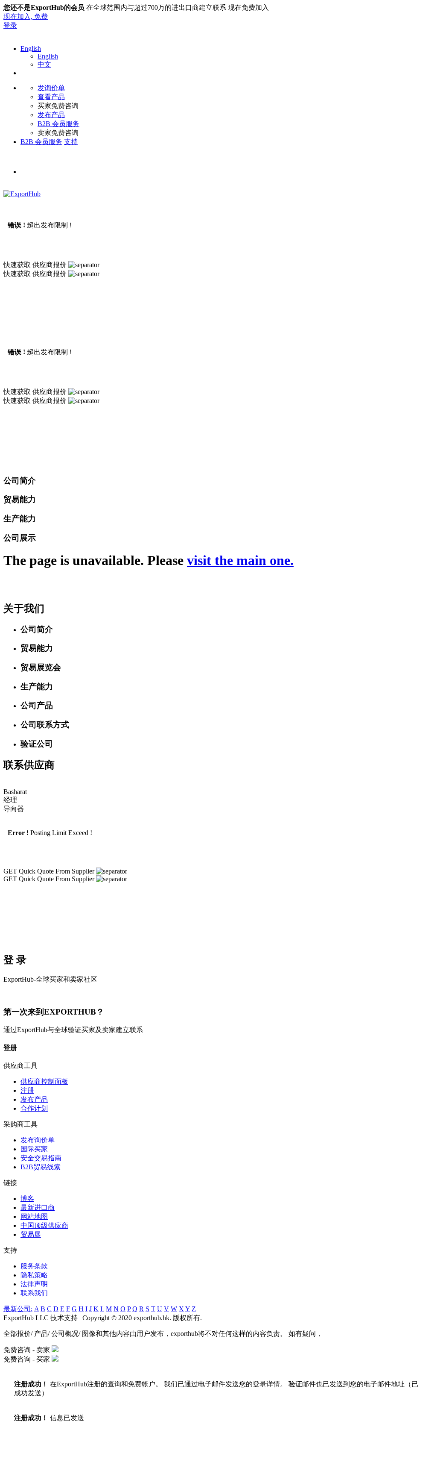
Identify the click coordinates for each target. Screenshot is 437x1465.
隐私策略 (34, 1275)
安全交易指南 (40, 1158)
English (30, 48)
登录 (10, 25)
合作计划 (34, 1108)
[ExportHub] (22, 193)
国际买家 (34, 1149)
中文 (44, 64)
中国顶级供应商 (44, 1225)
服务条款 (34, 1266)
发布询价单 (37, 1140)
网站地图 (34, 1216)
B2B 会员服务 (58, 123)
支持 (71, 141)
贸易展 (30, 1234)
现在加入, (25, 16)
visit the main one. (240, 560)
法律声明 (34, 1284)
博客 (27, 1198)
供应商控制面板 (44, 1081)
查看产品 (51, 96)
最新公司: (17, 1308)
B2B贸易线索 (40, 1167)
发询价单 (51, 87)
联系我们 (34, 1293)
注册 (27, 1090)
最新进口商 (37, 1207)
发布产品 (51, 114)
